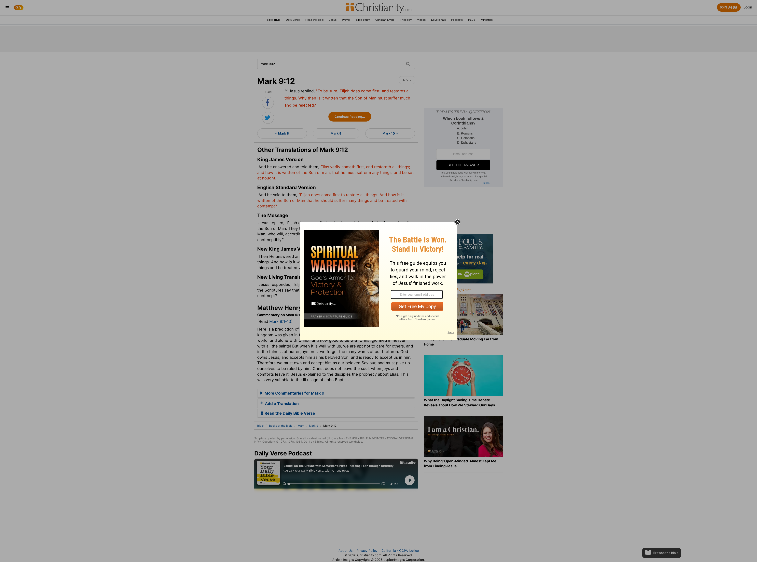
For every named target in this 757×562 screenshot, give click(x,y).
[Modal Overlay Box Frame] (378, 281)
